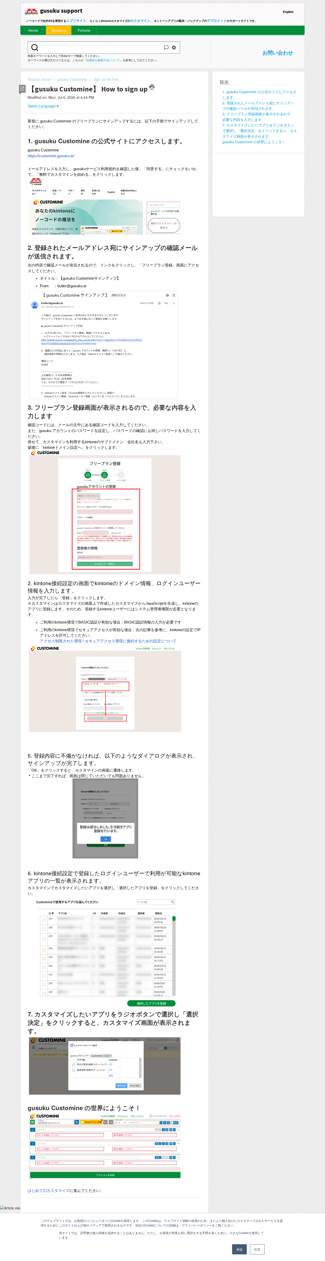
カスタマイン (140, 20)
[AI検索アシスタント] (166, 47)
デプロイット (217, 20)
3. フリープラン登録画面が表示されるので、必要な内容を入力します (258, 116)
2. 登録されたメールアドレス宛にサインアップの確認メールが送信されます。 (258, 105)
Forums (84, 30)
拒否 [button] (257, 1249)
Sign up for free (105, 79)
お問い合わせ (278, 52)
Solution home (40, 79)
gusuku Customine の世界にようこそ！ (253, 141)
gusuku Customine (72, 79)
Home (33, 30)
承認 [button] (239, 1249)
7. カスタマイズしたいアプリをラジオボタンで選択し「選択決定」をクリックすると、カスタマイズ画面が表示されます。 (259, 130)
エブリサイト (76, 20)
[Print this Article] (152, 87)
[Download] (153, 583)
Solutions (58, 30)
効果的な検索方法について (103, 60)
